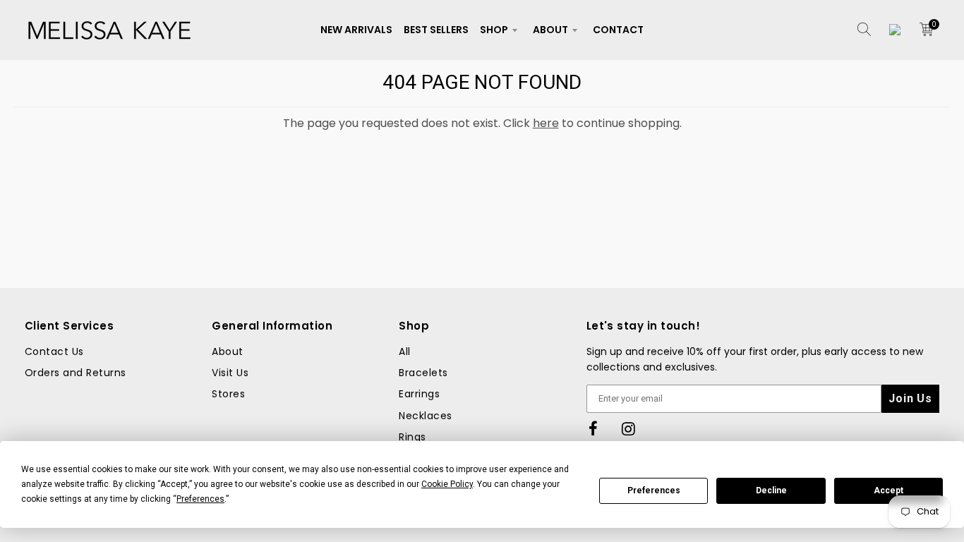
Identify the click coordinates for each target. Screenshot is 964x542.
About (550, 30)
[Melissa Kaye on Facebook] (593, 429)
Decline (771, 490)
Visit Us (230, 373)
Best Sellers (436, 30)
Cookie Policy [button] (447, 484)
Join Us (910, 398)
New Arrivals (356, 30)
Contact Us (54, 351)
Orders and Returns (75, 373)
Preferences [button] (200, 499)
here (546, 123)
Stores (228, 394)
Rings (412, 437)
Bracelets (423, 373)
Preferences (653, 490)
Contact (618, 30)
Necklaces (425, 416)
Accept (888, 490)
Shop (494, 30)
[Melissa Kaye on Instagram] (629, 429)
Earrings (419, 394)
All (404, 351)
